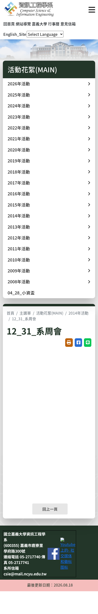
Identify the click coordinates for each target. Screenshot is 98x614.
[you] (67, 553)
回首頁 (9, 24)
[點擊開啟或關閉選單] (91, 9)
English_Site (14, 34)
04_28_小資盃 (21, 293)
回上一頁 (50, 509)
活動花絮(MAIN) (49, 313)
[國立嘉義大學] (28, 9)
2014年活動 (78, 313)
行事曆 (53, 24)
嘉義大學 (39, 24)
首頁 (10, 313)
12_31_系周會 (24, 318)
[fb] (53, 553)
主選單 (25, 313)
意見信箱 (68, 24)
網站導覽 (23, 24)
